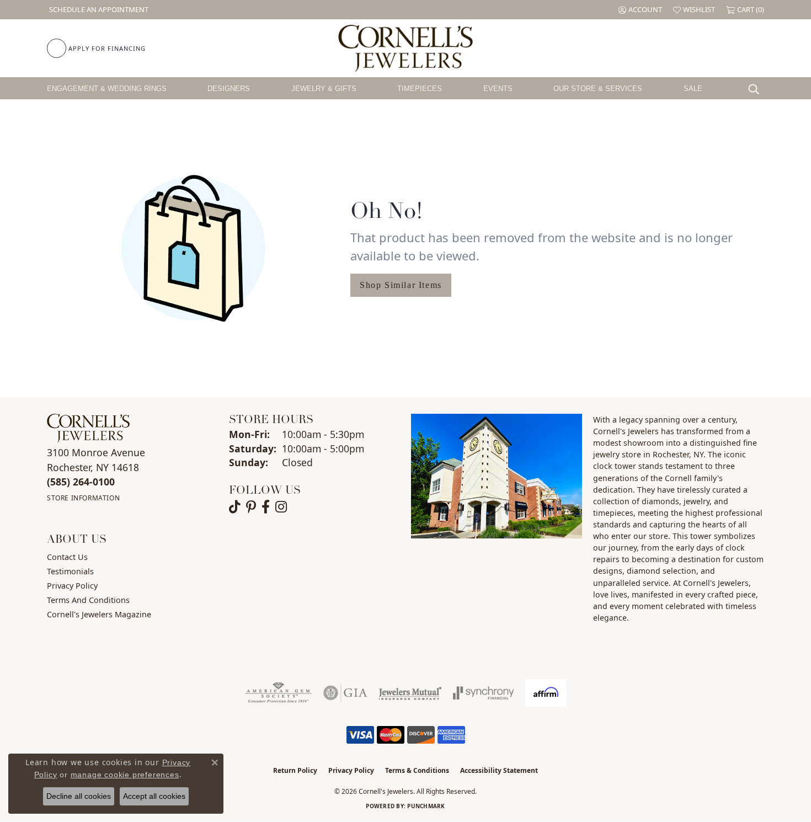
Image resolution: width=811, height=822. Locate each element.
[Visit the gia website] (345, 693)
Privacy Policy (72, 585)
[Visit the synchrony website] (483, 693)
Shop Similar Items (401, 285)
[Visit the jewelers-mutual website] (410, 693)
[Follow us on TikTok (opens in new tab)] (235, 507)
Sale (693, 88)
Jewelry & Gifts (323, 88)
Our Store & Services (597, 88)
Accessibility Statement (499, 770)
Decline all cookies (78, 796)
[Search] (756, 88)
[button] (640, 9)
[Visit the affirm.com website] (546, 693)
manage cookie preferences (125, 774)
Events (498, 88)
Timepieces (419, 88)
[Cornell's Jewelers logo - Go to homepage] (405, 48)
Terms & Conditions (417, 770)
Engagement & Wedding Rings (107, 88)
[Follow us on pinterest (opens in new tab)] (251, 507)
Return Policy (295, 770)
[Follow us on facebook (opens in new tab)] (266, 507)
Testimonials (70, 571)
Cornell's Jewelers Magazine (99, 614)
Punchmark (426, 806)
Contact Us (67, 557)
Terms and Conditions (88, 600)
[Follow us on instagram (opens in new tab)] (281, 507)
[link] (97, 9)
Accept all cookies (154, 796)
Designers (228, 88)
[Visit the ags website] (278, 693)
